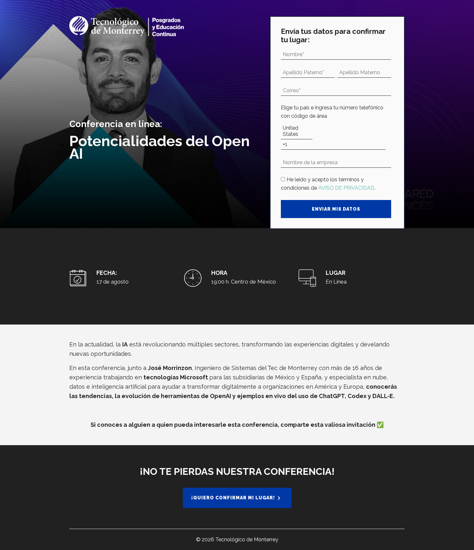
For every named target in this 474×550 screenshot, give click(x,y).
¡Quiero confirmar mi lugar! (233, 497)
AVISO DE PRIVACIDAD (346, 188)
